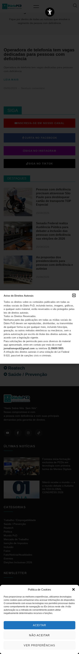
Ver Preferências (39, 645)
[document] (39, 327)
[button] (73, 589)
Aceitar (39, 625)
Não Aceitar (39, 635)
